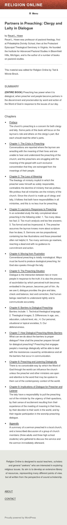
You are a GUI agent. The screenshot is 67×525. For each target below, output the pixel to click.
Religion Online (24, 4)
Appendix (14, 423)
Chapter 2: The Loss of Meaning (25, 176)
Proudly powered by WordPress (20, 517)
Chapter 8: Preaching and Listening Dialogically (33, 361)
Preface (13, 122)
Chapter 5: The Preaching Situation (27, 270)
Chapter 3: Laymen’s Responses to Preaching (32, 209)
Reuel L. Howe (15, 35)
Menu (35, 13)
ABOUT (9, 491)
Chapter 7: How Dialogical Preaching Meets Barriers (35, 332)
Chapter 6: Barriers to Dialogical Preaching (31, 307)
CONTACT (10, 498)
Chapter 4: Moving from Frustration (27, 253)
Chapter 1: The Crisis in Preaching (26, 143)
